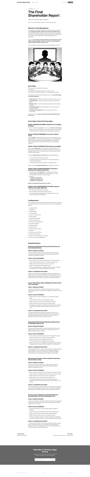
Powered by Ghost (70, 472)
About (36, 2)
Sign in (66, 2)
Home (33, 2)
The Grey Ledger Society (23, 2)
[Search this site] (62, 2)
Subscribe (70, 2)
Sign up (45, 472)
